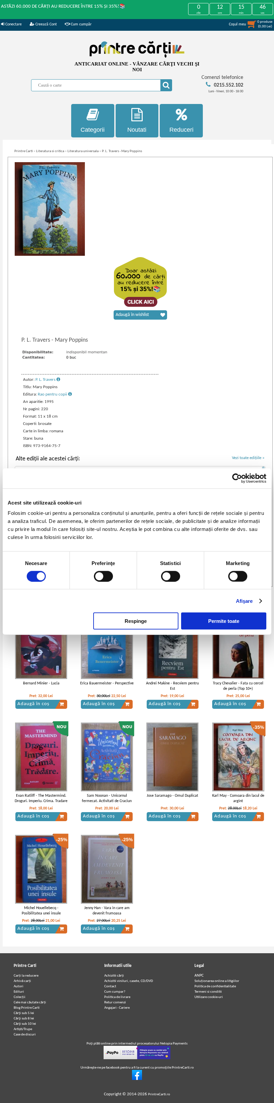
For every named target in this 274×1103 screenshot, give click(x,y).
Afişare (244, 600)
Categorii (93, 129)
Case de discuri (25, 1034)
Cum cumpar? (114, 992)
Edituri (19, 992)
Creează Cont (45, 24)
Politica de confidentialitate (215, 986)
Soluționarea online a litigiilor (216, 981)
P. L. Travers (45, 379)
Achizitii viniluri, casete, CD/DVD (128, 981)
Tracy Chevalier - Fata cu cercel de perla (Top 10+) (238, 686)
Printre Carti (23, 151)
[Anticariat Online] (137, 1079)
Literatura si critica (50, 151)
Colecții (19, 997)
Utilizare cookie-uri (208, 997)
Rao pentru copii (53, 394)
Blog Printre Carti (26, 1008)
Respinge (136, 621)
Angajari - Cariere (117, 1008)
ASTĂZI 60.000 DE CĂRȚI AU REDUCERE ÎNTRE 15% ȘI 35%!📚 (63, 6)
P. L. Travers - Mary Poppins (122, 151)
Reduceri (181, 129)
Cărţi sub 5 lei (24, 1013)
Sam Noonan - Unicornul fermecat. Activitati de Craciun (107, 798)
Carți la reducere (26, 976)
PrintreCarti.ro (159, 1094)
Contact (110, 986)
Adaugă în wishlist (132, 314)
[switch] (103, 576)
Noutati (136, 129)
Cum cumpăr (81, 24)
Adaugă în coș (33, 703)
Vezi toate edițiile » (248, 458)
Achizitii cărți (114, 976)
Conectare (13, 24)
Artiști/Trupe (23, 1029)
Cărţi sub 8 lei (24, 1018)
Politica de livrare (117, 997)
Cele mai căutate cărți (30, 1002)
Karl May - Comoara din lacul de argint (238, 798)
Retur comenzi (115, 1002)
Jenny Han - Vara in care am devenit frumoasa (107, 911)
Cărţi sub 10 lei (25, 1024)
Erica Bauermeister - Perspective (107, 683)
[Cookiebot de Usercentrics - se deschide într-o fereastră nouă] (237, 478)
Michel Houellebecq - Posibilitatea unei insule (41, 911)
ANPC (198, 976)
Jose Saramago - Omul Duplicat (172, 796)
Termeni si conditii (208, 992)
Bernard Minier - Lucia (41, 683)
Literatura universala (83, 151)
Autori (18, 986)
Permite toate (223, 621)
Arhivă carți (22, 981)
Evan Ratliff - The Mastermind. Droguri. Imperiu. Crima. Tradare (41, 798)
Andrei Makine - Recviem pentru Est (172, 686)
